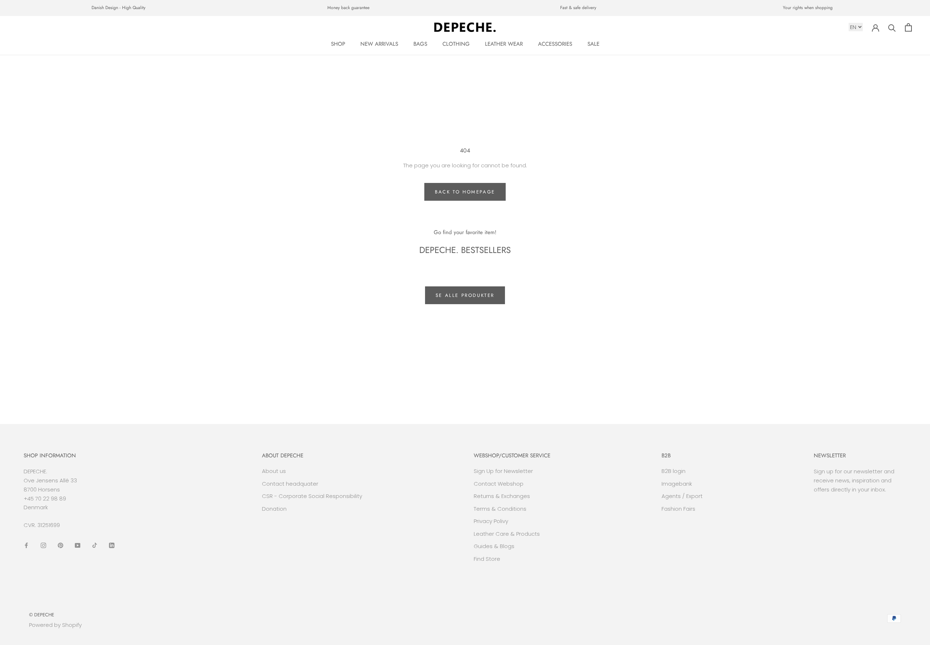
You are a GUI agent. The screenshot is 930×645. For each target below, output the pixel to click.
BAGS (420, 44)
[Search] (892, 27)
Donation (274, 509)
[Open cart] (908, 27)
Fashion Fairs (678, 509)
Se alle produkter (465, 295)
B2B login (674, 471)
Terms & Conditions (500, 509)
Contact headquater (290, 483)
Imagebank (677, 483)
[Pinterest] (60, 545)
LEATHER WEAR (504, 44)
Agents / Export (682, 496)
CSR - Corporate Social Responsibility (312, 496)
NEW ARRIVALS (379, 44)
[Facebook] (26, 545)
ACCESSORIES (555, 44)
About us (274, 471)
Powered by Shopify (55, 625)
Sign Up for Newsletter (503, 471)
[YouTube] (77, 545)
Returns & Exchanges (502, 496)
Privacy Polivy (491, 521)
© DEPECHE (41, 614)
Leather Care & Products (507, 534)
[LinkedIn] (111, 545)
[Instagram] (43, 545)
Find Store (487, 559)
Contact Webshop (498, 483)
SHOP (338, 44)
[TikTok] (94, 545)
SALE (593, 44)
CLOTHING (456, 44)
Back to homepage (465, 191)
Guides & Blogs (494, 546)
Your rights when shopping (808, 7)
